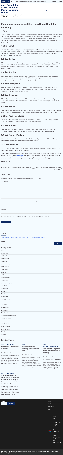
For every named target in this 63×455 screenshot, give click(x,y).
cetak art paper (5, 258)
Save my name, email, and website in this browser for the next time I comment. (27, 217)
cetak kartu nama (5, 264)
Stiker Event (4, 291)
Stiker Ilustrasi (4, 296)
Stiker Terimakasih (5, 326)
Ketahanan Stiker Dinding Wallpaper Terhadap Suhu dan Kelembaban (22, 1)
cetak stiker (19, 155)
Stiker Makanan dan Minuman (8, 315)
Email (35, 202)
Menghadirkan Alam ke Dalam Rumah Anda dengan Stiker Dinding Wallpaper (10, 377)
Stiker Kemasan (5, 302)
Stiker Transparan (5, 329)
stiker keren (18, 237)
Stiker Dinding (4, 288)
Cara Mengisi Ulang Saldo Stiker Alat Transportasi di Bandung (51, 351)
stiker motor (25, 237)
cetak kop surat (5, 266)
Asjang (5, 31)
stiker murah (40, 237)
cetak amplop (4, 253)
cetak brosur (4, 261)
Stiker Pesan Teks (5, 323)
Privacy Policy (51, 412)
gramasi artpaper (5, 277)
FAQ (49, 409)
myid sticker (33, 237)
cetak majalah (4, 269)
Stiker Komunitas (5, 307)
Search (3, 241)
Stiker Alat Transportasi (7, 283)
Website (3, 209)
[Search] (47, 11)
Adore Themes (15, 453)
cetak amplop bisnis (6, 255)
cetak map (3, 272)
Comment (4, 181)
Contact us (51, 403)
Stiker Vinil (3, 334)
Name (3, 202)
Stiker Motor (4, 321)
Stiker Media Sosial (6, 318)
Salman (4, 351)
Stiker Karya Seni (5, 299)
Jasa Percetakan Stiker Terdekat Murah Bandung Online (10, 9)
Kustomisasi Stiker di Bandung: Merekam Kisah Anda (30, 349)
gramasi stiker (4, 280)
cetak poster (4, 274)
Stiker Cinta (4, 285)
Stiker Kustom (4, 310)
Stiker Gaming (4, 293)
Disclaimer (51, 406)
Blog (8, 161)
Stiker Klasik (4, 304)
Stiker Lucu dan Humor (7, 312)
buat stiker (11, 237)
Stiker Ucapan (4, 331)
